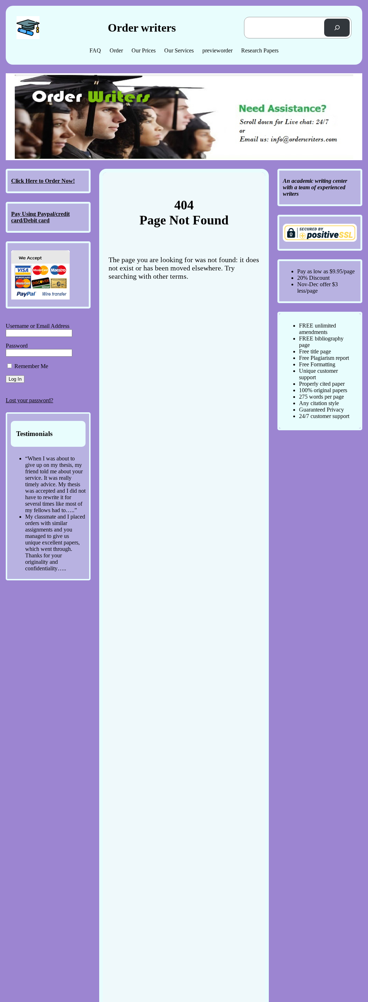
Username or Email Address (37, 326)
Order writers (142, 27)
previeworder (217, 50)
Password (17, 346)
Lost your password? (29, 400)
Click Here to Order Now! (43, 181)
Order (116, 50)
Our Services (179, 50)
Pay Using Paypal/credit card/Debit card (40, 217)
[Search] (337, 27)
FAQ (95, 50)
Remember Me (30, 366)
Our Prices (144, 50)
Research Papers (260, 50)
